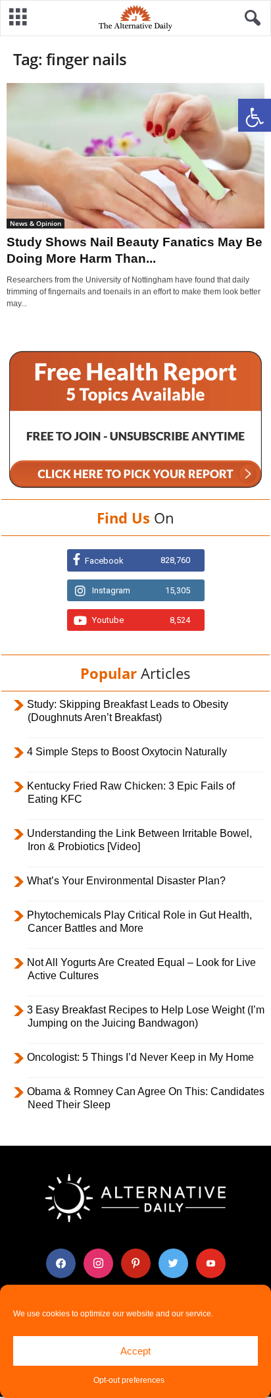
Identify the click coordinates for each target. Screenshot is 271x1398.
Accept (135, 1351)
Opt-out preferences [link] (128, 1380)
